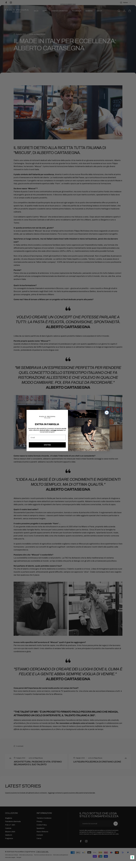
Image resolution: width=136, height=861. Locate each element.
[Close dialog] (107, 412)
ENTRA (47, 445)
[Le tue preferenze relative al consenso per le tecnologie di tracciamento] (132, 857)
